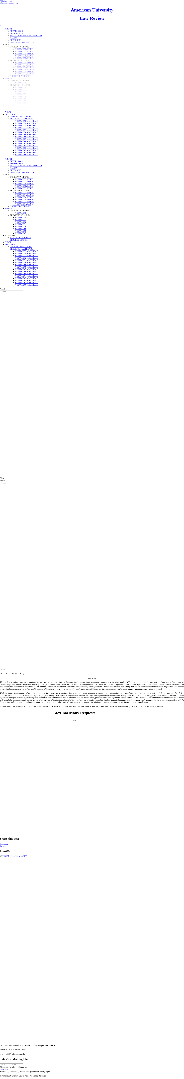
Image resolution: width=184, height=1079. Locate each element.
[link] (8, 112)
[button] (4, 1069)
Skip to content (6, 1)
